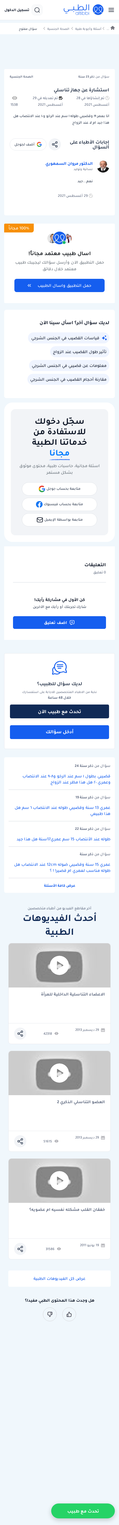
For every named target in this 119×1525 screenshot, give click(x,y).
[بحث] (37, 9)
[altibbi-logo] (84, 10)
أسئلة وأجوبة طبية (88, 29)
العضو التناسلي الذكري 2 (81, 1102)
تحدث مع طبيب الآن (59, 711)
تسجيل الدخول (16, 10)
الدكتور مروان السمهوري (69, 163)
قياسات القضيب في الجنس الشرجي (65, 338)
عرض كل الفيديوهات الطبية (59, 1278)
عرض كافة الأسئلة (59, 885)
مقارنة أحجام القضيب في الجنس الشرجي (68, 379)
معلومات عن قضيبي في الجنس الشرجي (69, 365)
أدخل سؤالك (60, 731)
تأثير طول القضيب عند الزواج (80, 352)
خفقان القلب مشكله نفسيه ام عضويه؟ (67, 1210)
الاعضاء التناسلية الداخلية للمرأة (73, 994)
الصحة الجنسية (58, 29)
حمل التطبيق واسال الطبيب (64, 285)
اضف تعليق (55, 622)
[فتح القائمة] (110, 10)
